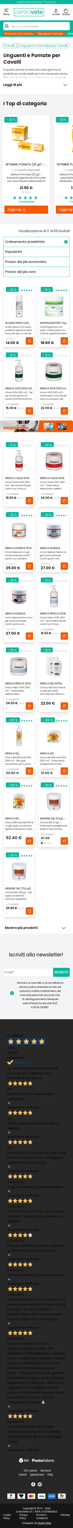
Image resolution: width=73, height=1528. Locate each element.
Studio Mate (44, 1523)
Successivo (34, 1078)
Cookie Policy (7, 1516)
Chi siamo (30, 1470)
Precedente (16, 1078)
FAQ (50, 1474)
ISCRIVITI (61, 972)
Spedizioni (37, 1474)
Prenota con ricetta (19, 34)
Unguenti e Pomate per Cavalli (43, 45)
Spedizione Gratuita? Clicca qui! (36, 2)
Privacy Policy (23, 1516)
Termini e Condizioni (42, 1516)
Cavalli (9, 45)
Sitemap (65, 1515)
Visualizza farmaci (50, 34)
